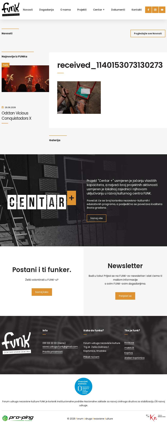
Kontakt (137, 9)
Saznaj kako (41, 292)
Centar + (99, 9)
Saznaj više (96, 218)
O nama (65, 9)
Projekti (82, 9)
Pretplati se (125, 296)
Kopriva (128, 352)
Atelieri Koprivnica (134, 357)
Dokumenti (118, 9)
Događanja (46, 9)
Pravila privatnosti (53, 351)
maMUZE (129, 347)
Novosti (28, 9)
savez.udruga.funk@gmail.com (60, 346)
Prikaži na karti (91, 357)
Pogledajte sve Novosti (148, 33)
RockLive (129, 342)
